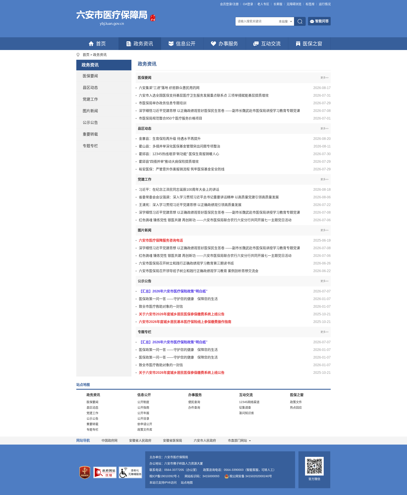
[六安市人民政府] (152, 17)
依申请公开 (144, 424)
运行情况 (325, 4)
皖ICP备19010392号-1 (164, 476)
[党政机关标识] (84, 472)
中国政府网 (109, 440)
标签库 (310, 4)
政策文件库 (144, 429)
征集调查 (245, 407)
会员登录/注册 (229, 4)
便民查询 (194, 402)
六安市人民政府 (205, 440)
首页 (101, 43)
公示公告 (90, 123)
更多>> (325, 77)
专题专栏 (90, 146)
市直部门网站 (237, 440)
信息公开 (185, 43)
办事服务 (228, 43)
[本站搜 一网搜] (285, 21)
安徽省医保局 (172, 440)
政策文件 (296, 402)
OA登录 (248, 4)
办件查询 (194, 407)
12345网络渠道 (249, 402)
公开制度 (143, 402)
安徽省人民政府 (140, 440)
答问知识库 (246, 413)
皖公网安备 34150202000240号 (251, 476)
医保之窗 (312, 43)
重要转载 (90, 134)
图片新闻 (90, 111)
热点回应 (296, 407)
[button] (277, 4)
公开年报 (143, 413)
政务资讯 (143, 43)
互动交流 (271, 43)
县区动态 (90, 88)
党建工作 (90, 99)
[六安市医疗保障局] (112, 17)
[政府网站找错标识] (105, 472)
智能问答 (322, 21)
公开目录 (143, 418)
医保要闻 (90, 76)
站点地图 (187, 482)
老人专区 (263, 4)
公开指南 (143, 407)
